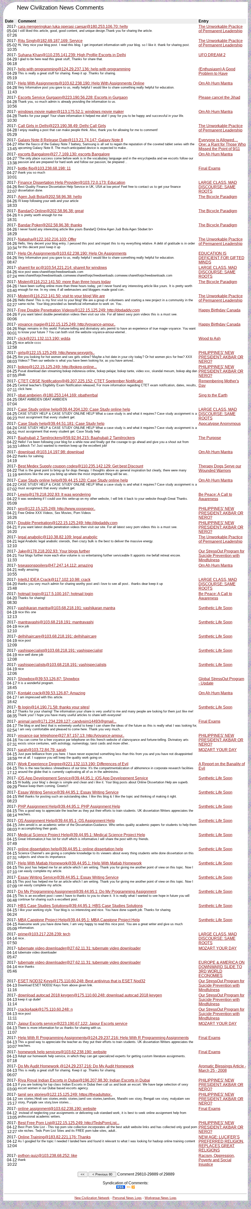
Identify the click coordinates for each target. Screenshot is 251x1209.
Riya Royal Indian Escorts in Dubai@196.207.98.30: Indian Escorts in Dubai (84, 1080)
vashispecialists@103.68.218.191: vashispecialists (62, 665)
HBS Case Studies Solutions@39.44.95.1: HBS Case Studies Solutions (80, 906)
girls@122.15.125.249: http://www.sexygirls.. (56, 353)
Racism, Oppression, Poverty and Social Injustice (217, 1160)
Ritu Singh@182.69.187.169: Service (50, 41)
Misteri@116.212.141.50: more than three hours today (64, 282)
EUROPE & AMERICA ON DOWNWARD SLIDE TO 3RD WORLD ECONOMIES (222, 969)
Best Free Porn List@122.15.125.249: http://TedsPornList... (68, 1123)
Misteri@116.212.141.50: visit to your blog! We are (61, 296)
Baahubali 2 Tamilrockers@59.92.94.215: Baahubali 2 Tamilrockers (76, 438)
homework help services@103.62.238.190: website (62, 1052)
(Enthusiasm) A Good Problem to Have (217, 71)
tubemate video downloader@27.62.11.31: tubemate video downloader (79, 948)
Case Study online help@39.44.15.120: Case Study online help (73, 480)
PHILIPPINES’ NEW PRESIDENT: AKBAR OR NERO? (221, 357)
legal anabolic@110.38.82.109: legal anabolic (58, 537)
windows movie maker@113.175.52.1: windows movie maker (71, 112)
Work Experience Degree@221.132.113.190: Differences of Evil (73, 764)
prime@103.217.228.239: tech (44, 934)
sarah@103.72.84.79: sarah (42, 750)
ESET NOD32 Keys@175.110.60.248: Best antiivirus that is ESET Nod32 (81, 981)
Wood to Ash (210, 338)
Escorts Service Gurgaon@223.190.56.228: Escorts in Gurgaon (73, 97)
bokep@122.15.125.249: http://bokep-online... (57, 367)
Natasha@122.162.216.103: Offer (47, 239)
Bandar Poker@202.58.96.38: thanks (50, 225)
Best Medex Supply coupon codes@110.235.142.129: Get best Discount (80, 466)
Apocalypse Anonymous (220, 423)
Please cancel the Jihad (219, 97)
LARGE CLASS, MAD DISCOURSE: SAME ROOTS (218, 186)
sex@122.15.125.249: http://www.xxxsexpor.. (56, 509)
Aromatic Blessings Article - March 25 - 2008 (222, 1068)
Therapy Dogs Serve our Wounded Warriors (220, 468)
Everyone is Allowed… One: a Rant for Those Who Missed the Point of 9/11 (222, 144)
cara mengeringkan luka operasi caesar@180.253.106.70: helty (73, 26)
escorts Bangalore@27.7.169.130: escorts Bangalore (64, 154)
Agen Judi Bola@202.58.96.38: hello (50, 197)
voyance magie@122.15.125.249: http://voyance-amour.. (66, 324)
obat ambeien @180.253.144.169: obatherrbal (58, 395)
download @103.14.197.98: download (51, 452)
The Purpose (210, 438)
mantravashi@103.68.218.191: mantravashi (56, 622)
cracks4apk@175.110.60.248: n (45, 1009)
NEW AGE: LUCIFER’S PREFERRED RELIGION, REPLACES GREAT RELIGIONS (221, 1143)
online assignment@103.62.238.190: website (57, 1109)
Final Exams (209, 168)
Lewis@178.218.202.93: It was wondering (54, 494)
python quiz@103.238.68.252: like (47, 1156)
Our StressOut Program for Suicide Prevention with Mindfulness (221, 555)
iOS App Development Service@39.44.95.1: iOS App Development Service (83, 778)
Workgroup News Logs (160, 1198)
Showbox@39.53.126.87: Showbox (48, 679)
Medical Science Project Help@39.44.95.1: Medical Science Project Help (81, 835)
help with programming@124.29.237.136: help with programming (74, 69)
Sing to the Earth (213, 395)
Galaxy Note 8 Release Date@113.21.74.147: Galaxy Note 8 (70, 140)
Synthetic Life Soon (215, 608)
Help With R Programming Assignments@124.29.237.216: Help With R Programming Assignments (103, 1038)
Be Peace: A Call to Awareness (215, 496)
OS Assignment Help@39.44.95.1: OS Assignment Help (66, 821)
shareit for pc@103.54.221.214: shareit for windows (62, 268)
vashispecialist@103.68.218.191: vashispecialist (60, 650)
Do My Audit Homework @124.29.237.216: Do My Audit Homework (76, 1066)
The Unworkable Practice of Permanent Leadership (221, 28)
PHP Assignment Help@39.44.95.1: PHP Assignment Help (69, 806)
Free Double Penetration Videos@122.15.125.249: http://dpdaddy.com (79, 310)
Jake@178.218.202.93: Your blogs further (54, 551)
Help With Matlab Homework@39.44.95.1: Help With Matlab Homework (80, 863)
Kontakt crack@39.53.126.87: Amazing (51, 693)
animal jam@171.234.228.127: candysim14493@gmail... (67, 721)
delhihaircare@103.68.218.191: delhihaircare (57, 636)
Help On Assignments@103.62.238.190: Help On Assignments (72, 253)
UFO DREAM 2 (212, 55)
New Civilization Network (92, 1198)
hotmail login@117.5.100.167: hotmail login (55, 594)
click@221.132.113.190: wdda (44, 338)
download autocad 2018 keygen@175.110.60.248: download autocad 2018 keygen (90, 995)
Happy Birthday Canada (219, 310)
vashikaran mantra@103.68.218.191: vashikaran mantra (66, 608)
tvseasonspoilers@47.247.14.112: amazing (55, 565)
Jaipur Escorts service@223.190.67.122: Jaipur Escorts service (72, 1023)
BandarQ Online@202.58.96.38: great (51, 211)
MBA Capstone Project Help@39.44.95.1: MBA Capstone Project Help (79, 920)
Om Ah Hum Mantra (216, 83)
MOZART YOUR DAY (218, 750)
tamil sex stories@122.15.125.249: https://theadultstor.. (65, 1094)
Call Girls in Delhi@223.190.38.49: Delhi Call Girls (62, 126)
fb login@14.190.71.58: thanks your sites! (53, 707)
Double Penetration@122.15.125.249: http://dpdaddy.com (67, 523)
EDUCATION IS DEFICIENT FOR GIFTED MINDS (221, 257)
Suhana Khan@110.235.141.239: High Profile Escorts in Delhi (72, 55)
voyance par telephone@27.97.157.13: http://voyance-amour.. (71, 735)
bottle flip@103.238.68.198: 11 (44, 168)
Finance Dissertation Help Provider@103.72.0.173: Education (71, 182)
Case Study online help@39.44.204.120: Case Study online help (74, 409)
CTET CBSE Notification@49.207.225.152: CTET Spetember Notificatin (80, 381)
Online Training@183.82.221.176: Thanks (54, 1137)
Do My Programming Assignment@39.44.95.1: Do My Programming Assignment (87, 891)
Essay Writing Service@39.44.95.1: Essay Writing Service (68, 792)
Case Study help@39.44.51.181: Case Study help (61, 423)
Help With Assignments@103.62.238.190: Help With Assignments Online (81, 83)
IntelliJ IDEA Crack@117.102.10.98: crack (54, 579)
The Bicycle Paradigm (218, 197)
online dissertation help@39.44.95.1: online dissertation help (70, 849)
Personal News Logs (127, 1198)
